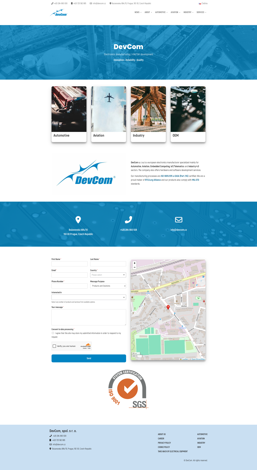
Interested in (57, 292)
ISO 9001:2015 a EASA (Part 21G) (174, 176)
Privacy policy (164, 443)
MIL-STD (195, 180)
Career (161, 438)
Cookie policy (164, 447)
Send (89, 358)
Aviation (174, 12)
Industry (187, 12)
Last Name (95, 259)
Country (94, 270)
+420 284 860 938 (60, 3)
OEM (199, 447)
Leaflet (185, 359)
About (147, 12)
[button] (168, 307)
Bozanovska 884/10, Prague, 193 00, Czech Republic (131, 3)
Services (200, 12)
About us (162, 434)
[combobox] (108, 274)
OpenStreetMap (198, 359)
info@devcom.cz (99, 3)
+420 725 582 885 (79, 3)
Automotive (160, 12)
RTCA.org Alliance (153, 180)
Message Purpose (97, 281)
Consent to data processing (63, 329)
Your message (58, 307)
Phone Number (58, 281)
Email (54, 270)
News (137, 12)
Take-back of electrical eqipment (173, 451)
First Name (56, 259)
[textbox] (87, 297)
